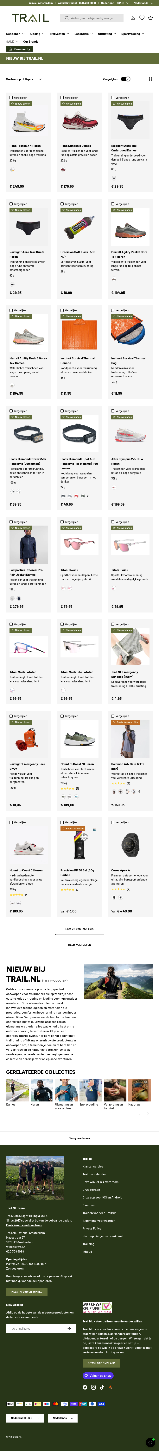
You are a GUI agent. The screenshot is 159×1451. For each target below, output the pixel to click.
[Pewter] (18, 491)
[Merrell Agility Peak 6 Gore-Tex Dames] (29, 333)
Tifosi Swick (119, 570)
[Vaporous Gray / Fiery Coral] (114, 487)
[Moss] (63, 796)
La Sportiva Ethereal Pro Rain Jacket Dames (26, 572)
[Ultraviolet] (18, 903)
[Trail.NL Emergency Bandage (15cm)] (130, 647)
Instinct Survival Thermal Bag (128, 360)
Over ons (89, 1205)
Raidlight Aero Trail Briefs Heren (27, 254)
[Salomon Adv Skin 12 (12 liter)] (130, 739)
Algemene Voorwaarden (99, 1220)
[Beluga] (114, 279)
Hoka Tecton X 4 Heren (25, 145)
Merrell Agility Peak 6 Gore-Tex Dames (28, 360)
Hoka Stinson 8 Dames (75, 145)
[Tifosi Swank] (79, 545)
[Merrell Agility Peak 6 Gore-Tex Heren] (130, 227)
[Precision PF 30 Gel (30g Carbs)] (79, 845)
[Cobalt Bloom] (12, 690)
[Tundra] (83, 496)
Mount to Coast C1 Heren (26, 870)
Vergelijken (110, 79)
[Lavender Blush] (69, 588)
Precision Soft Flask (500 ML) (77, 254)
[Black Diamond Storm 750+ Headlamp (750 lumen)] (29, 434)
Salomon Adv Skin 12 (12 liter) (127, 766)
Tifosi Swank (69, 570)
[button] (150, 18)
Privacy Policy (92, 1228)
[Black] (114, 178)
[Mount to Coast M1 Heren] (79, 739)
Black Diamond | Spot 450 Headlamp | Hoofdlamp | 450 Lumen (79, 463)
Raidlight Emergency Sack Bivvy (28, 766)
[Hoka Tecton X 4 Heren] (29, 120)
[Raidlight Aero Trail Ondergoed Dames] (130, 120)
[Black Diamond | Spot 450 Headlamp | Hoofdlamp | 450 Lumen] (79, 434)
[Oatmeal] (69, 796)
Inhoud (87, 1251)
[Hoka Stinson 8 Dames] (79, 120)
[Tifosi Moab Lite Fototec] (79, 647)
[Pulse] (12, 903)
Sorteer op (13, 79)
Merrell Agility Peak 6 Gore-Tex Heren (130, 254)
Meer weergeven (79, 944)
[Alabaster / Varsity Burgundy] (63, 169)
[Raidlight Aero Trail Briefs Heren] (29, 227)
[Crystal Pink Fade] (63, 588)
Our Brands (30, 41)
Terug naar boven (79, 1138)
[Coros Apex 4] (130, 845)
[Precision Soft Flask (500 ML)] (79, 227)
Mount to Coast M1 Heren (77, 764)
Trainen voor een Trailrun (100, 1213)
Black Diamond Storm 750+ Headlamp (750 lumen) (28, 461)
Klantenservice (93, 1166)
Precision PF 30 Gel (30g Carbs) (77, 872)
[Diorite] (12, 385)
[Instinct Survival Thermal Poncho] (79, 333)
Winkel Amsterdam (41, 3)
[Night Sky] (18, 598)
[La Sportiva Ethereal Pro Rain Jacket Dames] (29, 545)
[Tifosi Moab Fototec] (29, 647)
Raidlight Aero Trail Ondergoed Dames (124, 148)
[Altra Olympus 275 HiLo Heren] (130, 434)
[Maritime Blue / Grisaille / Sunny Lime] (133, 791)
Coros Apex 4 (120, 870)
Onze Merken (91, 1189)
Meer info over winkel (26, 1291)
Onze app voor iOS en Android (102, 1197)
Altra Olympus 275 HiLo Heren (127, 461)
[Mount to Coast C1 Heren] (29, 845)
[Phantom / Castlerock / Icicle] (127, 791)
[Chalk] (12, 598)
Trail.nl (17, 1437)
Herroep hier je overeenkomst (103, 1236)
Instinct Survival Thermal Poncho (77, 360)
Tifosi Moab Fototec (23, 672)
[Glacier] (76, 796)
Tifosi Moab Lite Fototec (76, 672)
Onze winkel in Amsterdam (100, 1182)
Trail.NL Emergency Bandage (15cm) (124, 674)
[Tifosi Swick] (130, 545)
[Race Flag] (120, 791)
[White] (120, 897)
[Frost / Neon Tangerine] (12, 169)
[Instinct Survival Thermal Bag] (130, 333)
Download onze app (101, 1363)
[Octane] (76, 496)
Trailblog (88, 1244)
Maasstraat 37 (15, 1237)
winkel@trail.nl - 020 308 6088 (77, 3)
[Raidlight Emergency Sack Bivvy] (29, 739)
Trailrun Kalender (94, 1174)
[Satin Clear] (114, 588)
